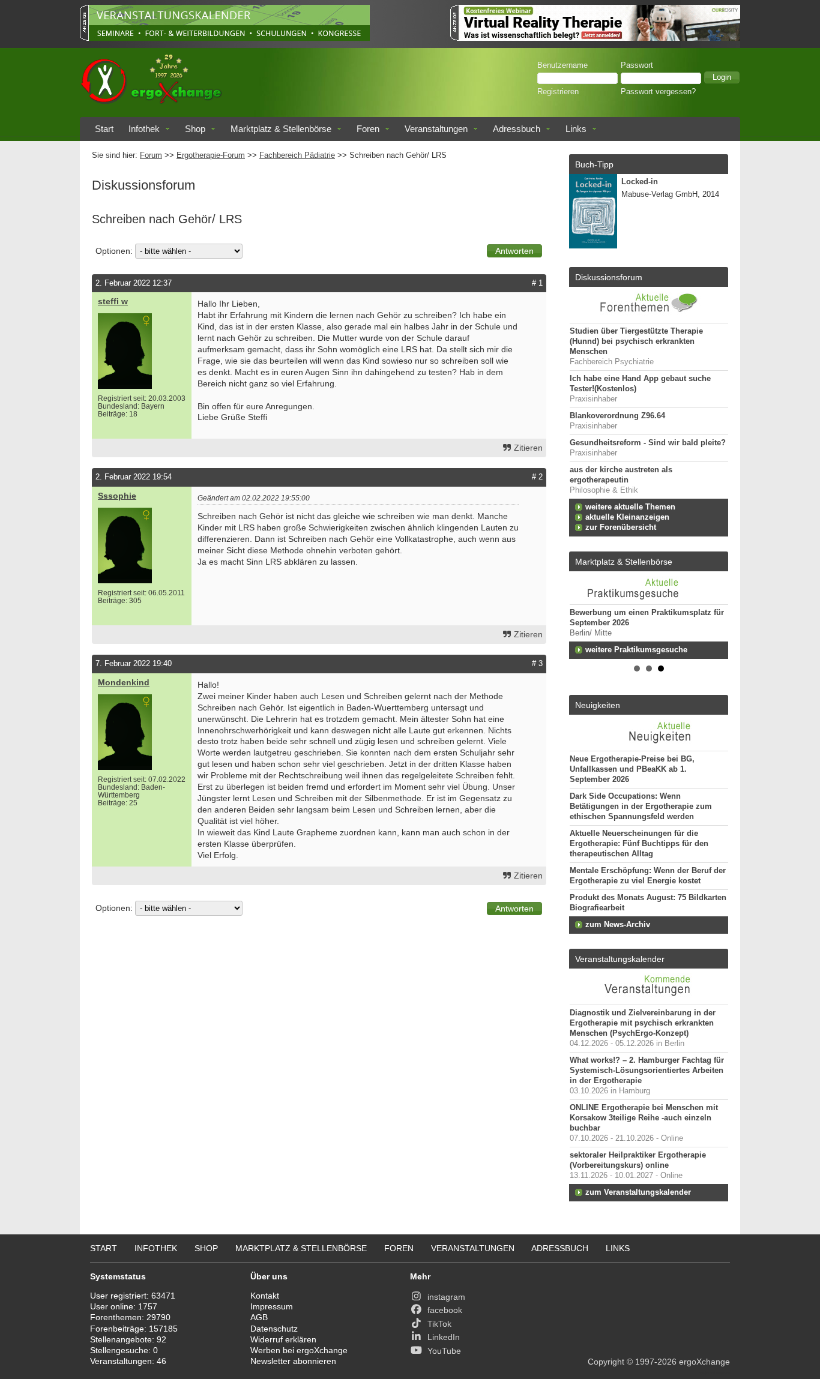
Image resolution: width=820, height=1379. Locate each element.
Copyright (606, 1361)
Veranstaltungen (436, 129)
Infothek (144, 129)
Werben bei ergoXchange (299, 1350)
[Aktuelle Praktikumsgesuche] (648, 587)
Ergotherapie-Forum (210, 155)
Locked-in (639, 182)
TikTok (439, 1324)
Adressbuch (516, 129)
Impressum (271, 1306)
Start (104, 129)
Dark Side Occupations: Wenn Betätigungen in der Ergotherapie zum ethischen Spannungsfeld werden (641, 806)
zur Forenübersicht (620, 527)
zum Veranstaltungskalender (638, 1192)
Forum (151, 155)
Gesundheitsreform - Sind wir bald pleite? (648, 443)
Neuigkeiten (597, 705)
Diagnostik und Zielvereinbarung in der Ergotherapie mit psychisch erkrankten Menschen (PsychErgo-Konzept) (643, 1023)
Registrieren (558, 92)
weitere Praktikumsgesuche (636, 650)
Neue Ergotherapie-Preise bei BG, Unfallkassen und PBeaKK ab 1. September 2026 (632, 769)
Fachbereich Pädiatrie (297, 155)
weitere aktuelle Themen (630, 507)
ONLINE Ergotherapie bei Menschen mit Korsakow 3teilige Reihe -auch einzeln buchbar (644, 1118)
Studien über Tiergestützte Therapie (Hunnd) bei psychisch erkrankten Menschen (636, 341)
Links (575, 129)
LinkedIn (443, 1337)
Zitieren (528, 447)
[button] (722, 77)
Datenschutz (274, 1328)
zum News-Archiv (617, 925)
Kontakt (264, 1295)
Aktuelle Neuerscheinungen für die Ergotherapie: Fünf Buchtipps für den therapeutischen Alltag (639, 843)
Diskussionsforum (608, 277)
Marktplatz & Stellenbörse (281, 129)
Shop (195, 129)
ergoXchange (704, 1361)
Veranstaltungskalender (620, 959)
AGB (259, 1317)
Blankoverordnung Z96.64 (617, 416)
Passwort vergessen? (658, 92)
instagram (446, 1297)
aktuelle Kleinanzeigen (627, 517)
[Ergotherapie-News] (648, 745)
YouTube (444, 1351)
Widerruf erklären (283, 1339)
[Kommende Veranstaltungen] (648, 998)
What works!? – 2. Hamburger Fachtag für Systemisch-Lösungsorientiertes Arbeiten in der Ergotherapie (647, 1070)
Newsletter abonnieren (293, 1361)
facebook (444, 1310)
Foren (368, 129)
